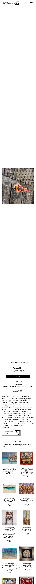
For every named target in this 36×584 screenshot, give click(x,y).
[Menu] (31, 3)
